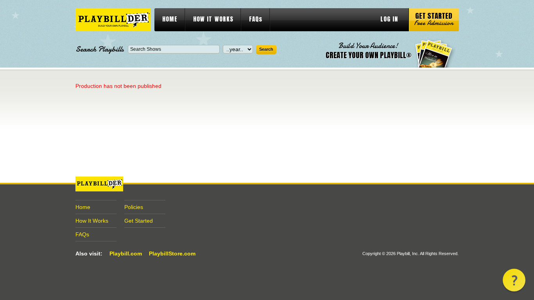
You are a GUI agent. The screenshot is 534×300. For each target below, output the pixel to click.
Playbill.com (125, 253)
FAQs (255, 18)
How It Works (91, 221)
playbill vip (113, 19)
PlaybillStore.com (172, 253)
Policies (133, 207)
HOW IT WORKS (213, 18)
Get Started (138, 221)
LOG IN (389, 18)
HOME (169, 18)
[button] (514, 280)
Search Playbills (99, 49)
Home (82, 207)
